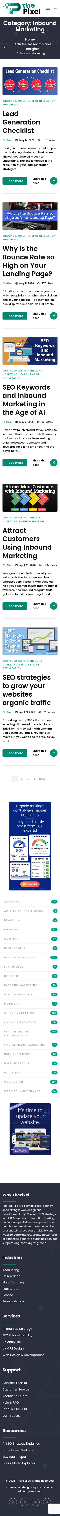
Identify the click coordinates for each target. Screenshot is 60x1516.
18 (34, 778)
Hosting (30, 976)
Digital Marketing (15, 370)
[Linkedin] (36, 1502)
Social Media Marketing (30, 1044)
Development (30, 948)
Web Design (10, 104)
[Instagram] (24, 1502)
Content (30, 939)
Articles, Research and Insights (32, 46)
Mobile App (30, 1003)
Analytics (30, 901)
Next (43, 778)
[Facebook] (13, 1502)
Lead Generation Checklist (21, 122)
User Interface (30, 1063)
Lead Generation (44, 101)
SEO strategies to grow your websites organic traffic (26, 690)
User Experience (30, 1054)
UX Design (30, 1072)
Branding (30, 920)
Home (30, 39)
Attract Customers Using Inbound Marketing (27, 543)
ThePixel (7, 140)
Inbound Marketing (16, 101)
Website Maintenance (30, 1091)
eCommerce (30, 966)
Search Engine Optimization (30, 1033)
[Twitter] (47, 1502)
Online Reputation (30, 1022)
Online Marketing (31, 521)
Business (30, 929)
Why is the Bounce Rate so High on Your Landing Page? (28, 261)
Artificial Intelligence (30, 911)
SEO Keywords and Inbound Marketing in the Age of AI (26, 400)
